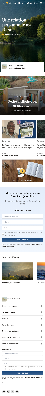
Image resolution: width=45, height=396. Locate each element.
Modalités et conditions (8, 246)
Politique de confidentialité (31, 244)
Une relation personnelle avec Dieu (18, 24)
